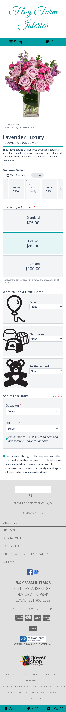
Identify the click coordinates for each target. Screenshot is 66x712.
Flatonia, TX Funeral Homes (23, 674)
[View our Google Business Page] (36, 574)
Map (34, 708)
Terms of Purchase (43, 692)
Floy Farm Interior (33, 19)
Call (12, 708)
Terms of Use (33, 698)
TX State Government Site (48, 686)
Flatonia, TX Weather (14, 686)
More (7, 160)
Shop (19, 41)
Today (37, 175)
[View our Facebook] (30, 574)
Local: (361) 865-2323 (33, 600)
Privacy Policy (17, 692)
